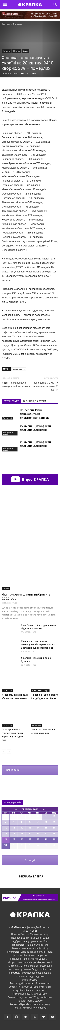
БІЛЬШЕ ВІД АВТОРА (34, 401)
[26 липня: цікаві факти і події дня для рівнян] (10, 446)
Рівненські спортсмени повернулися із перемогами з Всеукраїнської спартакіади (37, 644)
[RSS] (34, 1017)
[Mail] (25, 1017)
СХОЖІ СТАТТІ (11, 401)
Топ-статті (6, 51)
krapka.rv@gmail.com (21, 1004)
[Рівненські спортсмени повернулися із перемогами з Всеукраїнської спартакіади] (10, 645)
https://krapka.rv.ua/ (41, 962)
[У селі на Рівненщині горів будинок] (10, 662)
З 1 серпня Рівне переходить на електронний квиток (34, 413)
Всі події (30, 860)
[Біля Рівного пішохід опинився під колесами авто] (10, 629)
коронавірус (18, 369)
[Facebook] (7, 1017)
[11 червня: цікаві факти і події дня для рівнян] (44, 682)
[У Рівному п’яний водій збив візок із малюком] (15, 682)
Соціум (25, 51)
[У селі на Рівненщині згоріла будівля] (44, 717)
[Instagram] (16, 1017)
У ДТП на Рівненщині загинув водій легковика (16, 384)
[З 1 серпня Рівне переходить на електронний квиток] (10, 414)
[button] (55, 4)
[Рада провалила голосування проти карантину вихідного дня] (15, 717)
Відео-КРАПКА (35, 479)
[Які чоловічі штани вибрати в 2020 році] (30, 569)
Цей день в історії (8, 433)
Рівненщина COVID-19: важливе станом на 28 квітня (45, 386)
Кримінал (36, 725)
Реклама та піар (31, 876)
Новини (16, 51)
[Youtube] (52, 1017)
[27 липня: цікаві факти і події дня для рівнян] (10, 430)
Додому (6, 24)
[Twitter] (43, 1017)
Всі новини (13, 770)
